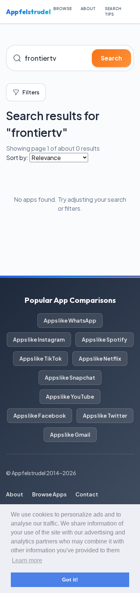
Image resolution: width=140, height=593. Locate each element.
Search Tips (113, 11)
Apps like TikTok (40, 358)
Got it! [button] (70, 580)
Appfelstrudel (28, 11)
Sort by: (17, 157)
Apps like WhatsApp (70, 320)
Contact (86, 494)
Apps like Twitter (105, 415)
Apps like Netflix (100, 358)
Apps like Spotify (104, 339)
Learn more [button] (27, 560)
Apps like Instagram (39, 339)
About (88, 8)
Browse (62, 8)
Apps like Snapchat (70, 377)
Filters (30, 92)
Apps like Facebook (39, 415)
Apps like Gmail (70, 434)
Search (111, 58)
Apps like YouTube (70, 396)
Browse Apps (49, 494)
